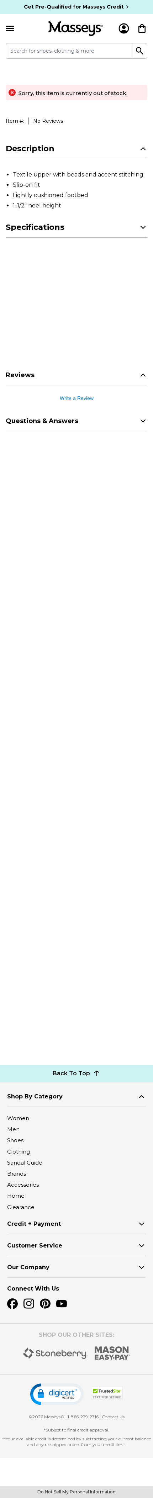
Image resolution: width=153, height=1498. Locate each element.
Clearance (21, 1207)
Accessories (23, 1184)
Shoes (15, 1140)
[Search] (139, 51)
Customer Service (34, 1245)
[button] (57, 1394)
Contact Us (113, 1416)
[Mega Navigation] (10, 28)
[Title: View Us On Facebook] (12, 1303)
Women (18, 1118)
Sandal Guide (24, 1162)
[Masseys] (76, 28)
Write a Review (77, 398)
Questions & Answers (42, 421)
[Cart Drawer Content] (142, 28)
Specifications (35, 227)
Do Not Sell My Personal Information (76, 1491)
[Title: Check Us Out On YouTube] (61, 1303)
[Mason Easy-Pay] (113, 1353)
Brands (16, 1173)
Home (16, 1195)
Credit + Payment (34, 1223)
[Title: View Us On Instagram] (28, 1303)
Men (13, 1129)
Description (30, 148)
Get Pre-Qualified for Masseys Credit (74, 7)
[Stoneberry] (55, 1353)
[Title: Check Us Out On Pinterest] (45, 1303)
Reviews (20, 375)
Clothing (18, 1151)
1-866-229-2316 (83, 1416)
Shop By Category (35, 1096)
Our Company (28, 1267)
